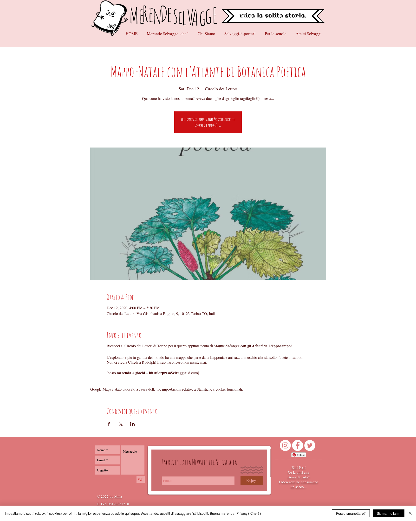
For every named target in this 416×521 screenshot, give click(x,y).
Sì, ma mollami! (388, 513)
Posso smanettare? (351, 513)
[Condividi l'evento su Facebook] (109, 424)
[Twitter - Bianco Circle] (309, 445)
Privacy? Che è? (248, 513)
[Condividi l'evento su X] (120, 424)
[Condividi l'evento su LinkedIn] (132, 424)
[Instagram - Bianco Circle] (285, 445)
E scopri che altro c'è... (208, 125)
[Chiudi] (410, 513)
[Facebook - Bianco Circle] (297, 445)
